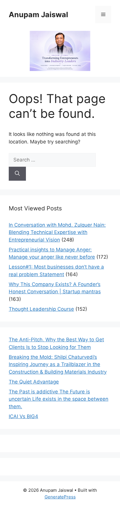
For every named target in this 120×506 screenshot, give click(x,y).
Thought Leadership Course (41, 309)
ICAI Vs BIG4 (23, 416)
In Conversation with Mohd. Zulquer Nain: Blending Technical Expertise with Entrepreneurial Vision (57, 232)
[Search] (17, 174)
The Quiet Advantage (34, 382)
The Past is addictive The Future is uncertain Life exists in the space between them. (58, 399)
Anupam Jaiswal (38, 14)
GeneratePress (60, 497)
